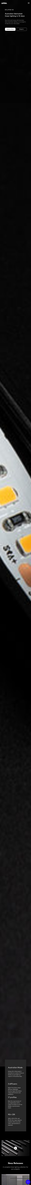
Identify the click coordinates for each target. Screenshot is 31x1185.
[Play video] (15, 1148)
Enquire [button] (21, 29)
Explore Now (10, 29)
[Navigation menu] (28, 3)
